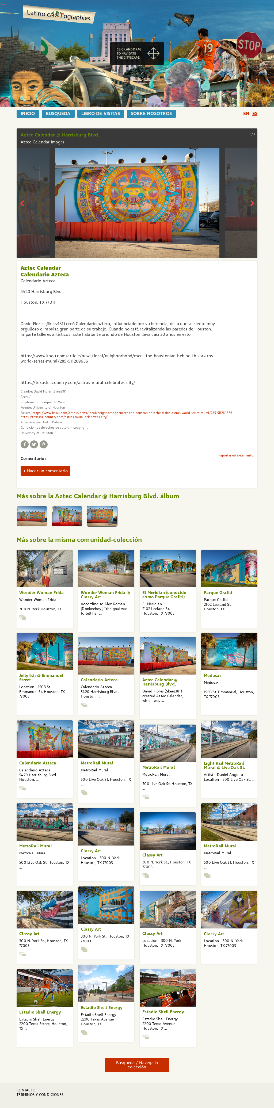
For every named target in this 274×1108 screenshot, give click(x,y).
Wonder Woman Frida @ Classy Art (105, 594)
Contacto (26, 1090)
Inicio (28, 113)
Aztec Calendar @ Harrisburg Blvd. (160, 682)
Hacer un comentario (47, 470)
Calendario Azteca (99, 679)
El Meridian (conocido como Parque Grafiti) (164, 594)
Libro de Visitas (100, 113)
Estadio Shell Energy (102, 1007)
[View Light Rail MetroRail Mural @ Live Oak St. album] (84, 792)
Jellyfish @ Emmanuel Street (41, 677)
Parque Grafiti (218, 592)
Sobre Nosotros (151, 113)
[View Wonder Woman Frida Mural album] (22, 617)
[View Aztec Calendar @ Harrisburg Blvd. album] (84, 705)
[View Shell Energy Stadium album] (84, 1032)
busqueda (58, 113)
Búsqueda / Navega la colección (137, 1064)
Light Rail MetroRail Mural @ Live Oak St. (224, 765)
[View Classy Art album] (145, 875)
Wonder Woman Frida (41, 592)
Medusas (213, 675)
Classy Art (91, 850)
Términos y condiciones (40, 1094)
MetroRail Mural (97, 763)
